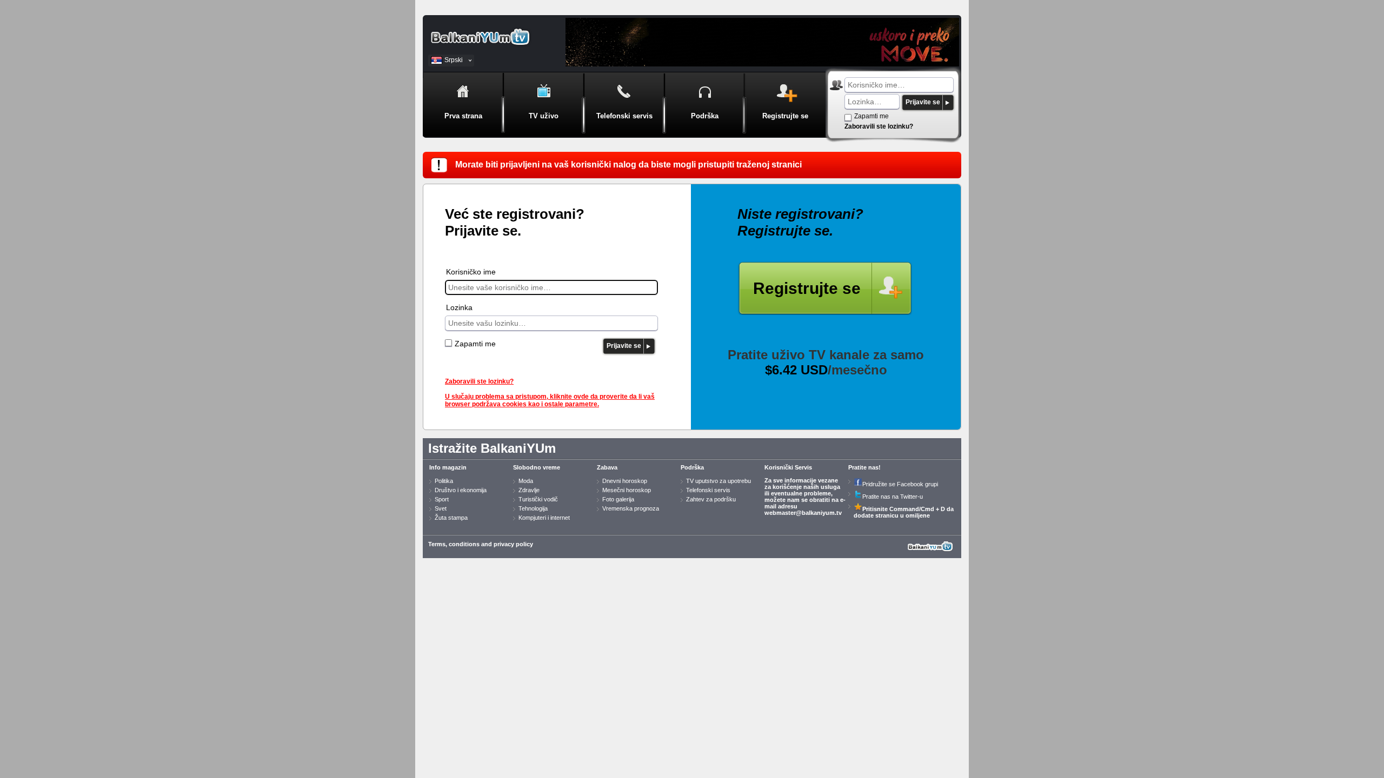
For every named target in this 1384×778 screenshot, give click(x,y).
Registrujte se (807, 288)
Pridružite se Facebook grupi (900, 484)
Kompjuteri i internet (544, 517)
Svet (441, 508)
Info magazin (448, 467)
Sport (442, 499)
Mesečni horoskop (626, 490)
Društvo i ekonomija (461, 490)
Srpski (453, 60)
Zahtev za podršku (711, 499)
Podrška (692, 467)
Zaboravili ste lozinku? (878, 126)
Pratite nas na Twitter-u (892, 496)
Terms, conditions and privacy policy (480, 544)
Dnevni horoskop (624, 481)
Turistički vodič (538, 499)
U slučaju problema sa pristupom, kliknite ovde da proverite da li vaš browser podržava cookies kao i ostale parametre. (550, 400)
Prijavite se (923, 102)
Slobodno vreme (536, 467)
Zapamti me (871, 116)
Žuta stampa (451, 517)
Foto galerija (618, 499)
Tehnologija (533, 508)
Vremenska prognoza (630, 508)
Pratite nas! (864, 467)
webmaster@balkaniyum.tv (803, 512)
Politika (444, 481)
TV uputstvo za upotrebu (718, 481)
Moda (525, 481)
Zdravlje (529, 490)
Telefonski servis (708, 490)
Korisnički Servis (788, 467)
